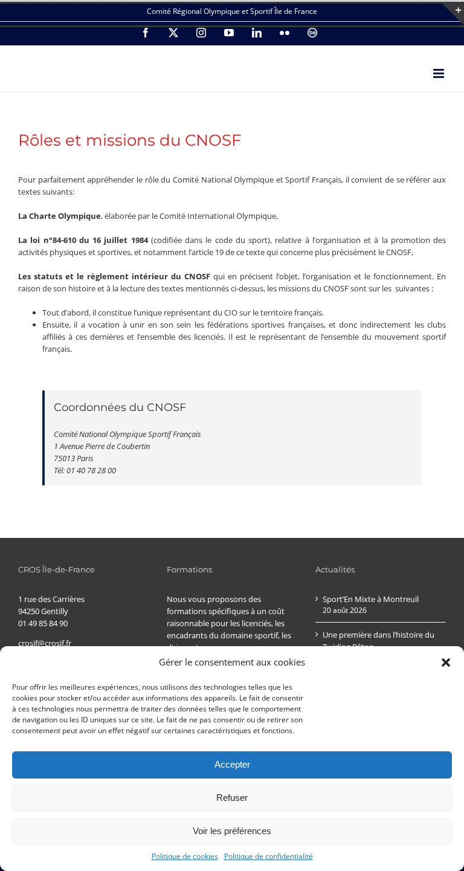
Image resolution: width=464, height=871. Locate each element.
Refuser (232, 797)
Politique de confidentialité (268, 856)
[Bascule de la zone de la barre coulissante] (453, 14)
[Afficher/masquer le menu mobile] (439, 73)
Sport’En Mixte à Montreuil (371, 599)
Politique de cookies (185, 856)
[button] (446, 662)
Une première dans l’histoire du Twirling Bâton (378, 640)
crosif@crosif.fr (44, 643)
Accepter (232, 764)
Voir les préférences (232, 831)
